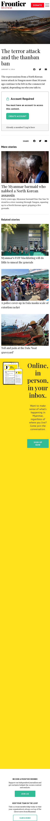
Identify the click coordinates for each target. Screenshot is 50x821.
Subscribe (25, 818)
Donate (37, 5)
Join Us (25, 793)
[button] (34, 69)
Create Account (18, 116)
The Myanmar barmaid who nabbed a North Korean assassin (23, 191)
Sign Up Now (38, 443)
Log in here (29, 127)
